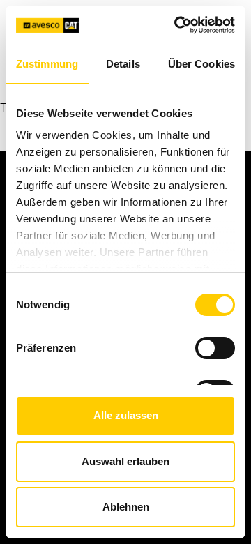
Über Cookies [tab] (201, 64)
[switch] (215, 348)
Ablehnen (125, 507)
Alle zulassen (125, 415)
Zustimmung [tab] (47, 64)
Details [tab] (123, 64)
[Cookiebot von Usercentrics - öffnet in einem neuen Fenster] (177, 25)
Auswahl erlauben (125, 461)
